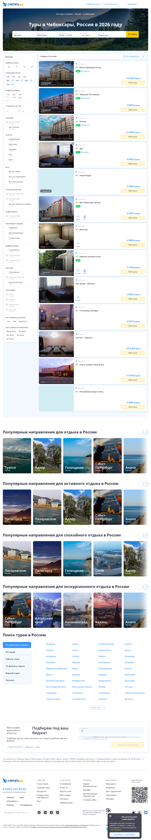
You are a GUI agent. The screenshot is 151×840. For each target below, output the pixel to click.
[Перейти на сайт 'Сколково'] (110, 812)
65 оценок (85, 152)
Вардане (103, 674)
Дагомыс (129, 699)
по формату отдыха (15, 666)
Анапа (75, 650)
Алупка (128, 644)
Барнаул (76, 662)
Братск (49, 674)
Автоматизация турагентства (90, 795)
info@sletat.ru (12, 801)
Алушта (49, 650)
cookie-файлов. (115, 830)
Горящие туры (43, 787)
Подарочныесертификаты (43, 796)
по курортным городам (17, 645)
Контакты (64, 799)
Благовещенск (105, 668)
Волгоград (130, 681)
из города (10, 652)
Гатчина (129, 687)
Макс (38, 747)
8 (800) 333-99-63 (93, 4)
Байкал (102, 656)
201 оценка (85, 71)
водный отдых (13, 673)
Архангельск (105, 650)
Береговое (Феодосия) (56, 668)
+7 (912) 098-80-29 (110, 4)
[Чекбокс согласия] (80, 738)
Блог (39, 801)
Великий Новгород (55, 681)
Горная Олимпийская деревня (135, 693)
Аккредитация (66, 802)
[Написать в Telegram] (121, 4)
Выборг (102, 687)
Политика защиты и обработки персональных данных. (68, 827)
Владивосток (78, 681)
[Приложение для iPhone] (133, 812)
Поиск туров (42, 784)
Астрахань (51, 656)
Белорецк (129, 662)
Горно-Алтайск (53, 699)
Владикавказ (105, 681)
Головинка (77, 693)
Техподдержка (26, 805)
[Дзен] (57, 812)
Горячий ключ (79, 699)
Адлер (75, 644)
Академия (110, 787)
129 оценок (85, 125)
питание (10, 680)
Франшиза (111, 784)
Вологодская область (82, 687)
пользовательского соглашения (77, 825)
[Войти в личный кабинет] (146, 4)
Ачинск (75, 656)
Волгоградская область (56, 687)
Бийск (75, 668)
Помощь (10, 805)
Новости (64, 787)
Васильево (130, 674)
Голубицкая (104, 693)
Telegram (29, 747)
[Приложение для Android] (139, 812)
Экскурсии (41, 791)
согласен (87, 737)
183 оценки (85, 98)
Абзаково (50, 644)
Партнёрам (111, 795)
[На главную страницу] (14, 4)
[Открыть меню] (141, 4)
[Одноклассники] (51, 812)
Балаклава (130, 656)
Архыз (128, 650)
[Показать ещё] (145, 432)
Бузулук (76, 674)
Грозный (103, 699)
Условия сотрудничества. (39, 827)
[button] (23, 34)
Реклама (110, 799)
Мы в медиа (65, 795)
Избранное (132, 4)
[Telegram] (39, 812)
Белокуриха (104, 662)
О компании (65, 784)
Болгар (128, 668)
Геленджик (51, 693)
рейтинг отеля (12, 659)
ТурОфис (87, 790)
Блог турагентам (113, 791)
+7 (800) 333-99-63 (15, 747)
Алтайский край (106, 644)
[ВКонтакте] (45, 812)
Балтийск (50, 662)
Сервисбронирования (90, 785)
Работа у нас (65, 791)
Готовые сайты (89, 800)
